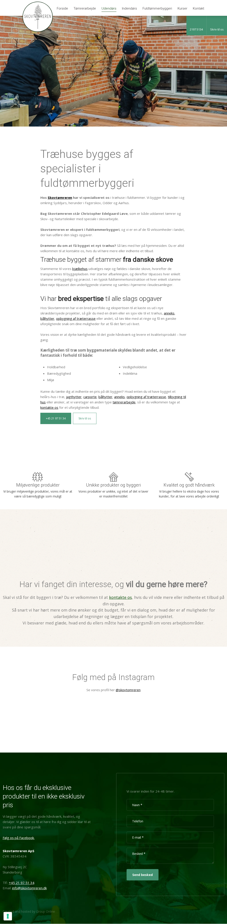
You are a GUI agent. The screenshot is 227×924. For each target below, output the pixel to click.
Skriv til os (84, 418)
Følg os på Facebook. (19, 837)
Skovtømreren (60, 197)
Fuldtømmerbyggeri (157, 8)
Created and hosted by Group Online (29, 911)
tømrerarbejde (124, 402)
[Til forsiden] (38, 17)
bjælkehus (80, 268)
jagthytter (74, 397)
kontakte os (49, 407)
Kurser (182, 8)
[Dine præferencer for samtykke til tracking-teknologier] (8, 916)
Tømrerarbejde (85, 8)
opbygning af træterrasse (76, 318)
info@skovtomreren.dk (29, 888)
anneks (169, 313)
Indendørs (129, 8)
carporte (90, 397)
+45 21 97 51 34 (56, 418)
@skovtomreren (128, 690)
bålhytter (47, 318)
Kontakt (198, 8)
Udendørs (109, 8)
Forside (62, 8)
